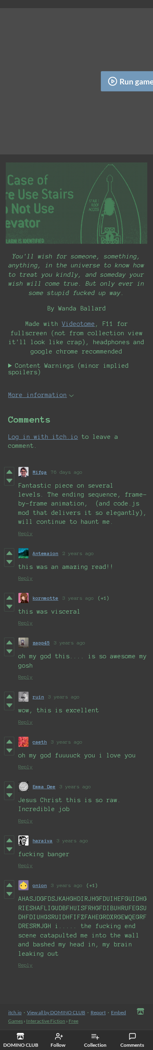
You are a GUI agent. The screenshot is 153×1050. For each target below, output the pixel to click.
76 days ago (66, 472)
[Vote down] (9, 480)
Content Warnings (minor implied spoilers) (68, 368)
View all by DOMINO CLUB (56, 1012)
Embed (118, 1012)
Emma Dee (44, 786)
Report (98, 1012)
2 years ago (78, 553)
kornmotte (45, 598)
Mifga (40, 472)
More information (37, 395)
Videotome (78, 324)
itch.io (15, 1012)
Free (73, 1021)
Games (15, 1021)
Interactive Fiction (45, 1021)
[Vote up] (9, 471)
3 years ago (78, 598)
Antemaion (45, 553)
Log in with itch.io (43, 437)
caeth (40, 741)
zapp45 (41, 642)
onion (40, 885)
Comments (132, 1045)
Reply (25, 533)
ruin (38, 696)
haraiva (43, 840)
